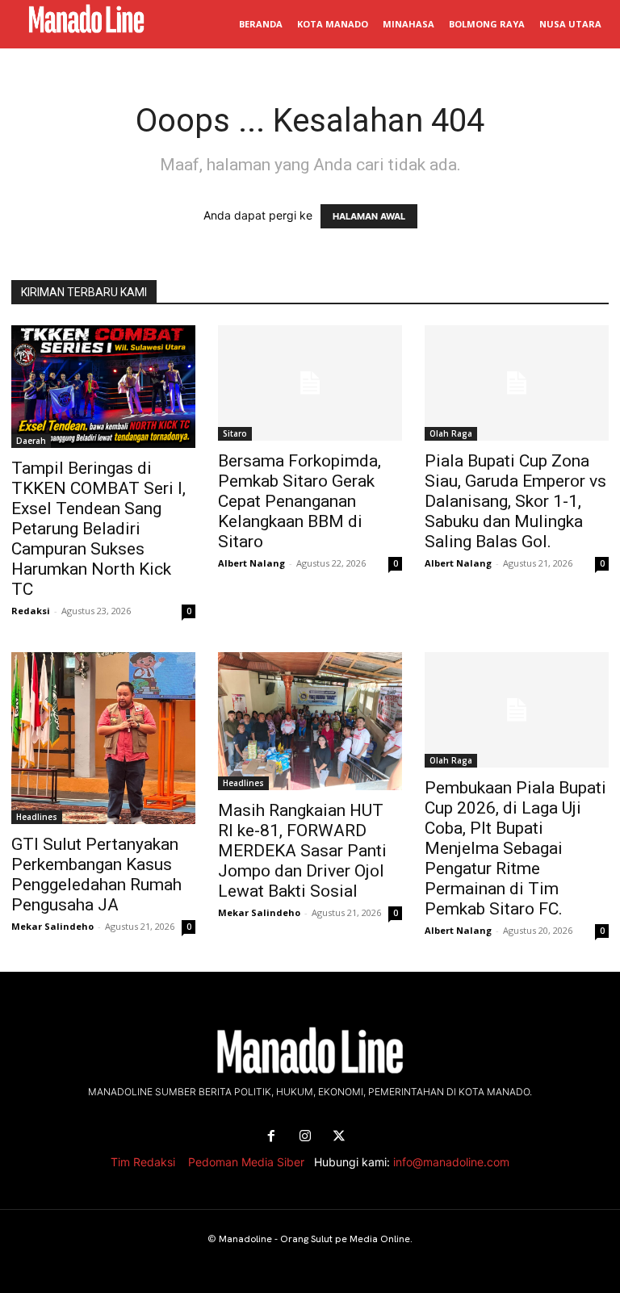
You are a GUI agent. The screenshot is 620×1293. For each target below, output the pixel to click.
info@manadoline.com (451, 1162)
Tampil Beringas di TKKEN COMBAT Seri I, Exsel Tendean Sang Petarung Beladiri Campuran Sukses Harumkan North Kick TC (98, 528)
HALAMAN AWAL (369, 216)
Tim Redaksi (143, 1162)
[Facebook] (271, 1136)
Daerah (31, 440)
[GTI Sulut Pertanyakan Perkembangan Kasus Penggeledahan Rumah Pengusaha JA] (103, 738)
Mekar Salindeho (52, 926)
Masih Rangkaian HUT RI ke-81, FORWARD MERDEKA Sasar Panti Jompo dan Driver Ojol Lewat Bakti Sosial (302, 851)
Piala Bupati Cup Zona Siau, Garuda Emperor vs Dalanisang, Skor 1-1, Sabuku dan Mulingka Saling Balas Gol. (515, 501)
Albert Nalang (251, 563)
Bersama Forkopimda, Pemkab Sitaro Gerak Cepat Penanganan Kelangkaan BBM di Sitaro (299, 501)
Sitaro (235, 433)
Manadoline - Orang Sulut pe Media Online (314, 1238)
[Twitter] (339, 1136)
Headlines (36, 816)
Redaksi (30, 611)
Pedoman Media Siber (246, 1162)
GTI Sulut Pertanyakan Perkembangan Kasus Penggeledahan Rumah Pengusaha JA (96, 874)
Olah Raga (450, 433)
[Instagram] (305, 1136)
